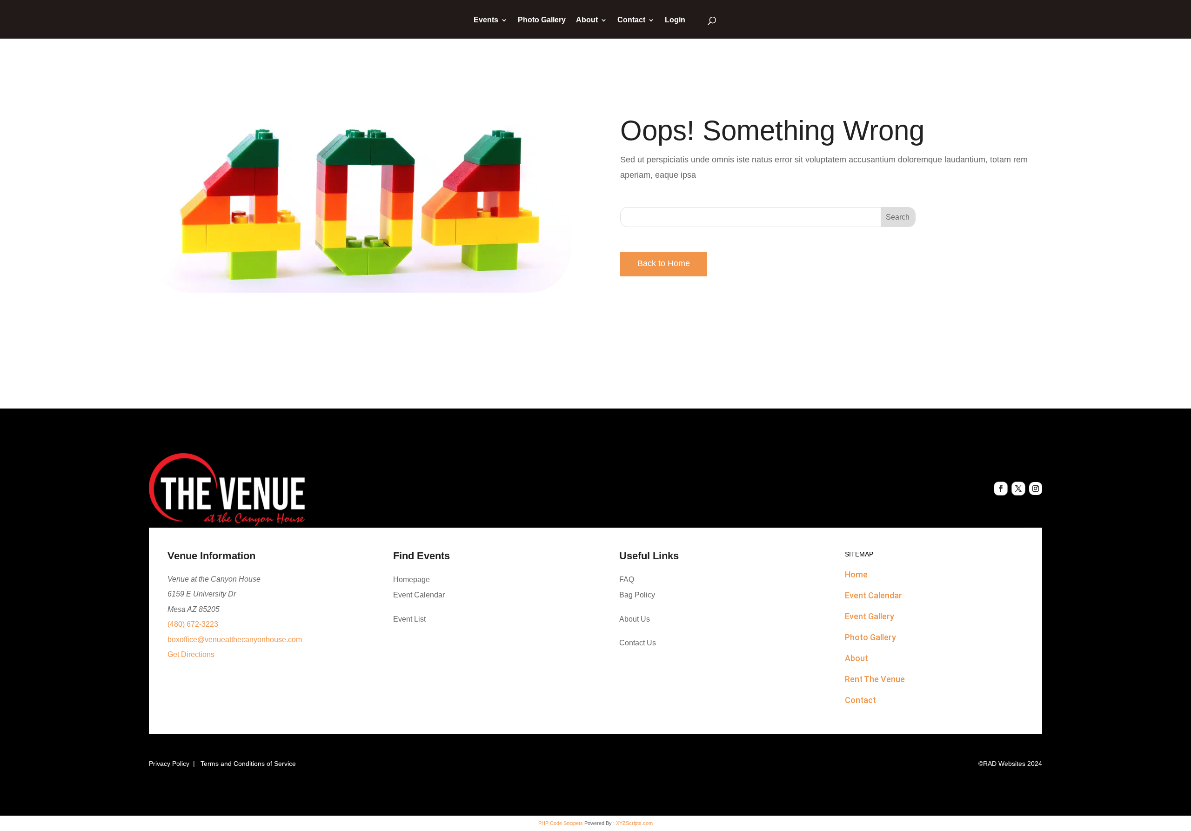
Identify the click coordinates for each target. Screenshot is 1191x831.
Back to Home (663, 263)
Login (675, 20)
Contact (631, 20)
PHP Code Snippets (560, 823)
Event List (409, 619)
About (587, 20)
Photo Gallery (542, 20)
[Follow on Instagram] (1035, 488)
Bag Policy (637, 595)
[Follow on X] (1018, 489)
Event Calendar (419, 595)
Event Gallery (869, 616)
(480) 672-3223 (192, 624)
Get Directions (190, 654)
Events (486, 20)
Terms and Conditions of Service (248, 763)
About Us (634, 619)
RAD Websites (1004, 763)
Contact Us (637, 643)
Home (856, 574)
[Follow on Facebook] (1001, 489)
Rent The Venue (875, 679)
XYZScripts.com (634, 823)
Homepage (411, 579)
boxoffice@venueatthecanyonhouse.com (234, 639)
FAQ (626, 579)
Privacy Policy (169, 763)
